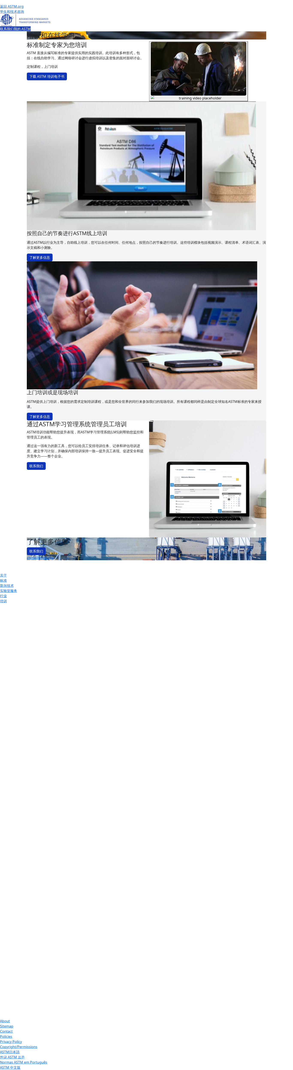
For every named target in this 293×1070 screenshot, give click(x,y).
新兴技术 (7, 585)
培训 (3, 601)
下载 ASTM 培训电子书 (46, 76)
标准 (3, 580)
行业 (3, 596)
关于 (3, 575)
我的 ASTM (22, 28)
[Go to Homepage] (146, 20)
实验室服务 (8, 590)
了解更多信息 (39, 257)
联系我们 (7, 28)
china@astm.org (40, 557)
